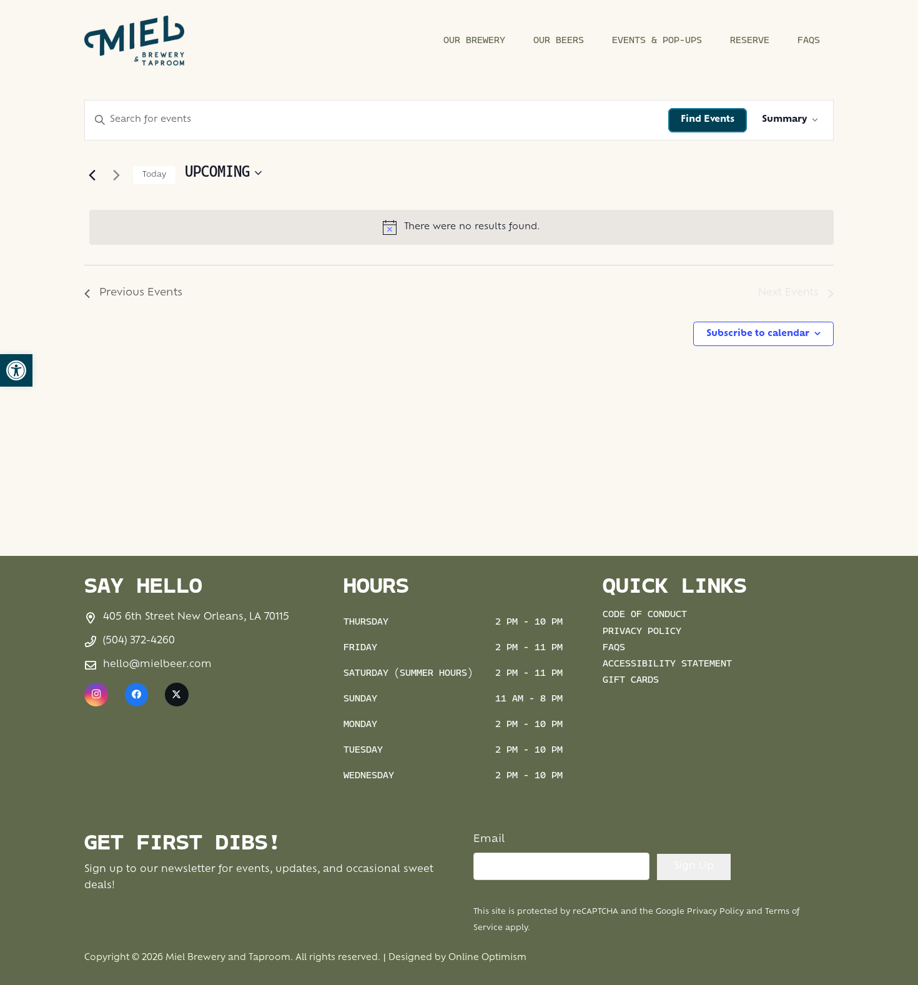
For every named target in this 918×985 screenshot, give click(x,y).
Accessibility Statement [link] (667, 664)
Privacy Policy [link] (642, 631)
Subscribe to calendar (757, 334)
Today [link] (154, 175)
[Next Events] (116, 174)
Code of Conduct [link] (645, 615)
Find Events (707, 119)
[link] (16, 370)
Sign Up (694, 866)
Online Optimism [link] (487, 958)
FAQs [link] (614, 648)
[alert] (461, 227)
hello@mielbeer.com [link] (157, 665)
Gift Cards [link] (631, 680)
